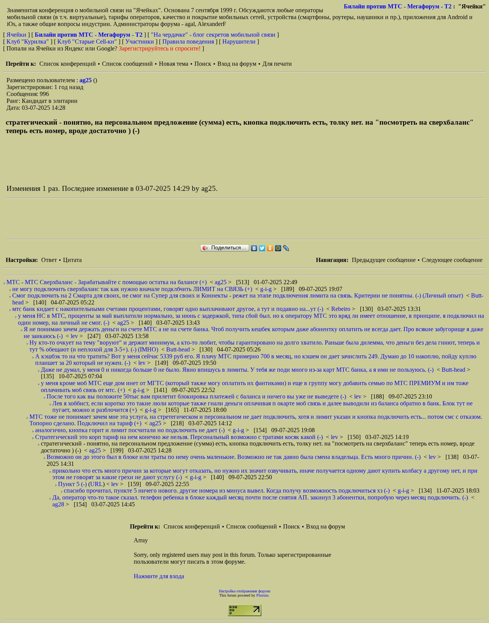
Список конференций (67, 63)
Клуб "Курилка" (27, 41)
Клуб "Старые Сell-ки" (87, 41)
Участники (139, 41)
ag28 (59, 504)
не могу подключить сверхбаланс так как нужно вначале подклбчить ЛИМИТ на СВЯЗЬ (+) (132, 289)
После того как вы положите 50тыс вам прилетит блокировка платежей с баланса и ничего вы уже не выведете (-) (196, 396)
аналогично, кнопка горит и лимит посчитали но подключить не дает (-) (130, 430)
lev (75, 336)
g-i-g (266, 289)
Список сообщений (127, 63)
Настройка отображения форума (244, 591)
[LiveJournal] (286, 248)
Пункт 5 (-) (72, 484)
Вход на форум (236, 63)
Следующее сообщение (452, 260)
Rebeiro (341, 309)
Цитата (72, 260)
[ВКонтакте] (254, 248)
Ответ (49, 260)
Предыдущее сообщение (384, 260)
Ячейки (17, 34)
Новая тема (173, 63)
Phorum (262, 595)
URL (96, 484)
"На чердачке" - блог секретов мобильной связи (213, 34)
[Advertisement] (144, 219)
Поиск (202, 63)
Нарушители (239, 41)
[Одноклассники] (270, 248)
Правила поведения (188, 41)
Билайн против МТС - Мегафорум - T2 (398, 6)
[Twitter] (262, 248)
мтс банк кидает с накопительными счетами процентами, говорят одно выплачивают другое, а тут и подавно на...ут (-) (167, 309)
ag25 (86, 80)
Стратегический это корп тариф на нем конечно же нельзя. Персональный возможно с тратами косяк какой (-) (179, 437)
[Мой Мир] (278, 248)
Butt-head (178, 349)
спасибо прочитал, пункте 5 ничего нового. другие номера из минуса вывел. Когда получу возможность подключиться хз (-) (227, 490)
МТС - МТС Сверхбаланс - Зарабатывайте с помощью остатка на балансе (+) (106, 282)
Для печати (277, 63)
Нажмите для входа (159, 576)
